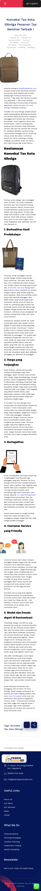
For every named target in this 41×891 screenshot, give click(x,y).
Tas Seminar (11, 47)
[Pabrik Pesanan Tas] (18, 758)
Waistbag (31, 47)
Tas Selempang (25, 45)
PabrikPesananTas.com (27, 88)
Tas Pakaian (13, 42)
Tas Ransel (12, 45)
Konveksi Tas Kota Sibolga (20, 288)
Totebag (22, 47)
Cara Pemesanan (15, 696)
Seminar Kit (14, 38)
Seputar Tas (26, 38)
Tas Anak (26, 40)
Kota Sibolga (16, 729)
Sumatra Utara (14, 40)
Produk (15, 219)
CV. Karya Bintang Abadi (26, 495)
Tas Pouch (25, 42)
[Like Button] (27, 725)
